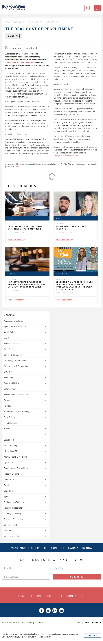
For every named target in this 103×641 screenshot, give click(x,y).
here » (16, 167)
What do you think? (12, 536)
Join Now (85, 548)
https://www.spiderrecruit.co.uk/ (67, 156)
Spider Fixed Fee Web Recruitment (20, 62)
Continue (92, 636)
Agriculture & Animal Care (15, 326)
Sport (6, 496)
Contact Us (76, 596)
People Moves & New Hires (16, 468)
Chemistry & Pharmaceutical (16, 360)
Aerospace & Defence (13, 321)
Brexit (6, 338)
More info (48, 637)
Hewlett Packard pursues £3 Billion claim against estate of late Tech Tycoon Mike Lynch (26, 284)
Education (8, 377)
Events (7, 400)
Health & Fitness (11, 423)
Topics (36, 596)
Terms (40, 622)
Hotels (7, 428)
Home (7, 22)
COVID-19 (8, 372)
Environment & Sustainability (16, 394)
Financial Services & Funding (16, 411)
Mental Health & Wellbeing (15, 457)
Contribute (54, 596)
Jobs (10, 218)
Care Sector (9, 349)
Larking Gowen (73, 293)
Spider (21, 44)
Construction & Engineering (16, 366)
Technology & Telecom (14, 502)
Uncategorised (10, 525)
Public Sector (10, 479)
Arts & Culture (10, 332)
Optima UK (8, 462)
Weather (7, 530)
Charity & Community (13, 355)
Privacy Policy (28, 622)
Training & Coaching (12, 513)
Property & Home (11, 474)
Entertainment (10, 389)
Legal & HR (19, 22)
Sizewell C (8, 491)
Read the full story (16, 239)
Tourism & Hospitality (13, 508)
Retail (6, 485)
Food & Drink (9, 417)
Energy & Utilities (11, 383)
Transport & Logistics (13, 519)
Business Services (12, 343)
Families (7, 406)
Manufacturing (10, 445)
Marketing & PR (11, 451)
